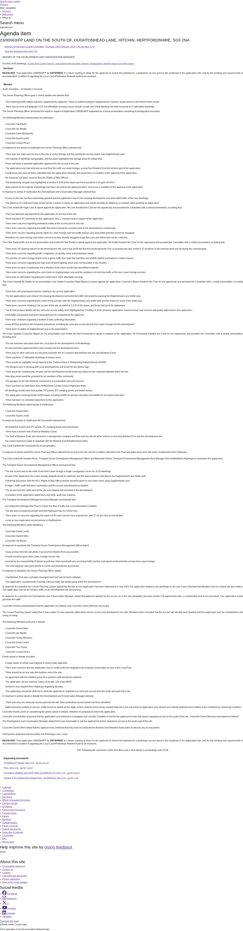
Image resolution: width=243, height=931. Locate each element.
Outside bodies (9, 822)
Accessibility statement (13, 866)
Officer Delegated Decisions (16, 800)
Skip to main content (10, 1)
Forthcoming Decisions (13, 810)
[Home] (4, 5)
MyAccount (7, 14)
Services (6, 11)
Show (3, 851)
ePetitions (7, 806)
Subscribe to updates (12, 832)
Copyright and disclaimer (14, 876)
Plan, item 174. (18, 768)
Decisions (7, 797)
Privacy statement (11, 879)
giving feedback (58, 847)
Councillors (8, 835)
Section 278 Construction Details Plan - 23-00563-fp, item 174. (41, 778)
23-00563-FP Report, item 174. (26, 763)
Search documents (11, 829)
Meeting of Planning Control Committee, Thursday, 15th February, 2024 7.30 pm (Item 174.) (50, 47)
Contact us (7, 869)
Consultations (9, 794)
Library (5, 816)
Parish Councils (10, 826)
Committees (8, 790)
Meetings (6, 819)
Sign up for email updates (15, 882)
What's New (8, 842)
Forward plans (9, 813)
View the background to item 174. (21, 51)
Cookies (6, 873)
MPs (4, 839)
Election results (9, 803)
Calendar (6, 787)
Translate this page (9, 921)
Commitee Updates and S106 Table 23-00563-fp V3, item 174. (42, 773)
